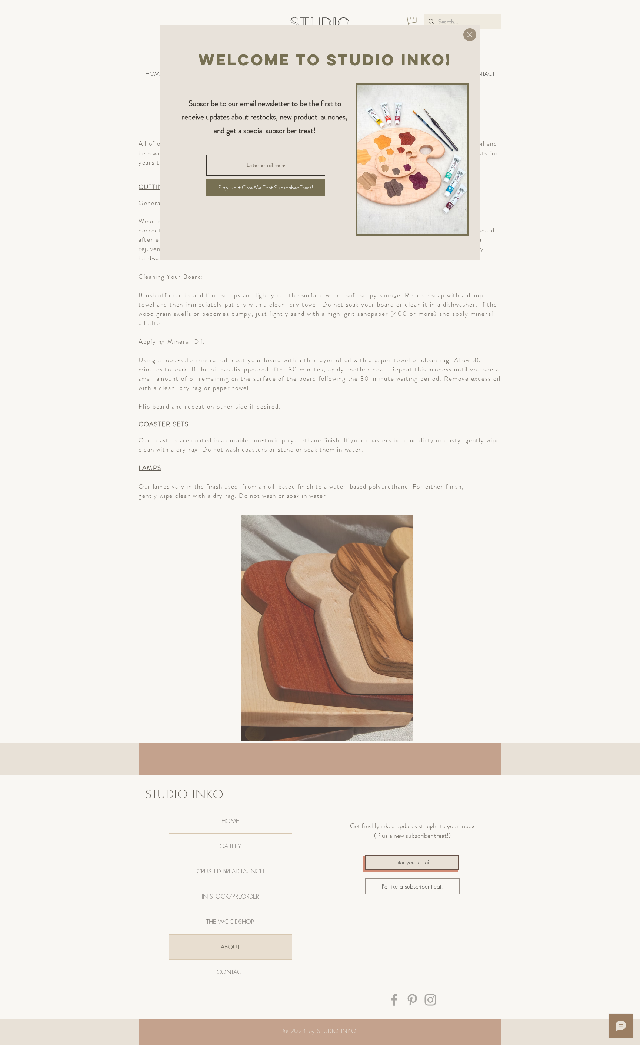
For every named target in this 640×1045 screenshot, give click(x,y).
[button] (469, 34)
